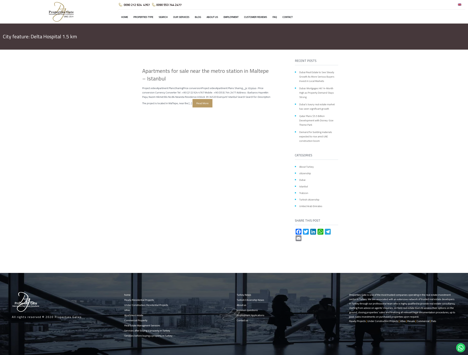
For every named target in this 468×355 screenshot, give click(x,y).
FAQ (275, 17)
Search (163, 17)
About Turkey (306, 166)
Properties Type (143, 17)
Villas (127, 310)
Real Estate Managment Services (142, 325)
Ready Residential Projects (139, 300)
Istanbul (303, 186)
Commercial (423, 321)
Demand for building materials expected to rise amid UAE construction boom (315, 136)
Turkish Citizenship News (250, 300)
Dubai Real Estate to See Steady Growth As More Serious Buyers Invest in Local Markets (316, 76)
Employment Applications (250, 315)
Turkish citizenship (309, 199)
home (124, 17)
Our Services (181, 17)
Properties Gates (68, 317)
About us (212, 17)
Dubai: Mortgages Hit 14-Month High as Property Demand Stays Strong (316, 92)
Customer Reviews (255, 17)
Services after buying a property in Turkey (147, 330)
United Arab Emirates (310, 206)
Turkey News (244, 294)
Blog (198, 17)
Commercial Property (135, 320)
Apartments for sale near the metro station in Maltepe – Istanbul (205, 75)
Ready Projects (357, 321)
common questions (247, 310)
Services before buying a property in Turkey (148, 335)
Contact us (242, 320)
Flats (433, 321)
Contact (287, 17)
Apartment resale (133, 315)
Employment (231, 17)
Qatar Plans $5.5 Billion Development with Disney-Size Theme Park (316, 120)
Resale (411, 321)
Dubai (302, 180)
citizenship (305, 173)
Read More (202, 103)
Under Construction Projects (382, 321)
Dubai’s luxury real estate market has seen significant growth (317, 106)
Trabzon (303, 193)
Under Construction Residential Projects (146, 305)
